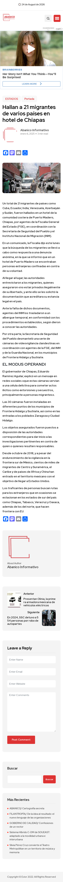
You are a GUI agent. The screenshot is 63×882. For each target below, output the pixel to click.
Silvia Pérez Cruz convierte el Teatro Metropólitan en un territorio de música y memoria (32, 849)
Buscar (12, 768)
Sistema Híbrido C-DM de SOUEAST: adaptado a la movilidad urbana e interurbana (30, 836)
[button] (57, 18)
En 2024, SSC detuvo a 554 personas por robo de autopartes (22, 621)
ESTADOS (11, 99)
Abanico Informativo (34, 130)
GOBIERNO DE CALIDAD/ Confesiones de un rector (31, 824)
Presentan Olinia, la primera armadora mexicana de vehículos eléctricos (39, 602)
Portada (29, 99)
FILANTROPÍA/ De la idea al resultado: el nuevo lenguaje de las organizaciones (32, 815)
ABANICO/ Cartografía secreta (27, 808)
